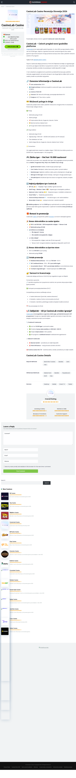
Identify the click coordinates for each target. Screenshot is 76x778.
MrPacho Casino (14, 532)
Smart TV (62, 384)
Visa (45, 365)
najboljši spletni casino (39, 60)
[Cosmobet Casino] (5, 570)
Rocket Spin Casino (15, 589)
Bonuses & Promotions (39, 414)
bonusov (51, 217)
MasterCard (47, 373)
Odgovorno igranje (57, 767)
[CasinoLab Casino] (5, 528)
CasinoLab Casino (15, 522)
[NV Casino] (5, 499)
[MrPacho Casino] (5, 538)
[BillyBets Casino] (5, 519)
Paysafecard (66, 373)
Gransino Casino (14, 551)
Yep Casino (13, 503)
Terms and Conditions (27, 767)
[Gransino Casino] (5, 557)
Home (2, 6)
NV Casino (12, 493)
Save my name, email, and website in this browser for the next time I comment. (28, 466)
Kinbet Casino (13, 628)
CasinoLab (29, 49)
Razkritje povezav (68, 767)
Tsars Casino (13, 618)
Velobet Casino (14, 580)
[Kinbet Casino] (5, 634)
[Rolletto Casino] (5, 567)
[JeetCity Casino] (5, 608)
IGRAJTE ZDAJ (12, 46)
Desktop (46, 384)
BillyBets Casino (14, 512)
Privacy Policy (7, 767)
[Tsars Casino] (5, 625)
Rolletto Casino (14, 560)
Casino (35, 217)
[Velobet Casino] (5, 586)
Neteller (61, 362)
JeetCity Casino (14, 609)
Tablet (70, 384)
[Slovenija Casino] (38, 2)
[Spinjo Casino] (5, 598)
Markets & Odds (61, 409)
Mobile (54, 384)
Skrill (67, 362)
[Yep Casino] (5, 509)
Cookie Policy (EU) (16, 767)
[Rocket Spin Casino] (5, 589)
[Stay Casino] (5, 548)
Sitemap (36, 767)
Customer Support (61, 414)
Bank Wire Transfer (49, 362)
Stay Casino (13, 541)
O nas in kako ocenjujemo (45, 767)
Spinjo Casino (13, 599)
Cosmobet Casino (15, 570)
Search (3, 480)
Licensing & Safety (39, 409)
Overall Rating (50, 399)
